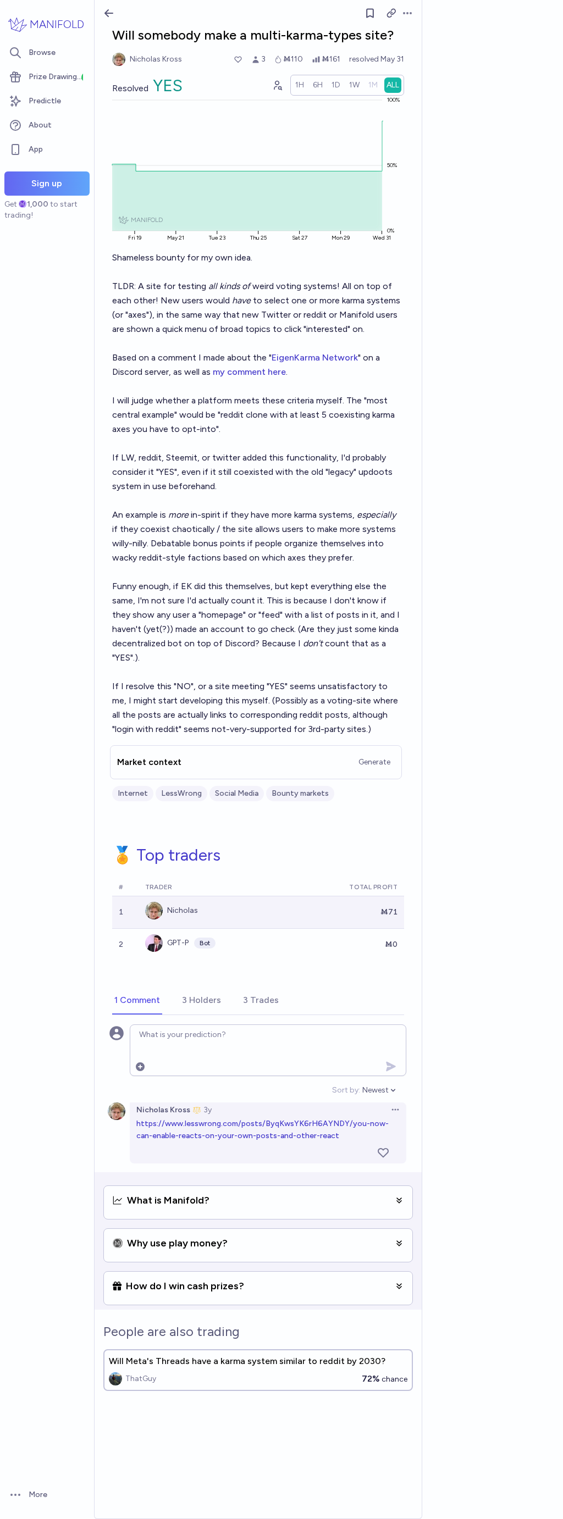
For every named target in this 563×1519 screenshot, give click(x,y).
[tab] (137, 1000)
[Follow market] (370, 13)
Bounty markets (300, 793)
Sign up (46, 183)
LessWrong (181, 793)
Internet (133, 793)
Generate (374, 762)
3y (207, 1110)
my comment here (249, 372)
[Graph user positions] (277, 85)
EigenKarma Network (315, 357)
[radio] (299, 85)
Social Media (236, 793)
